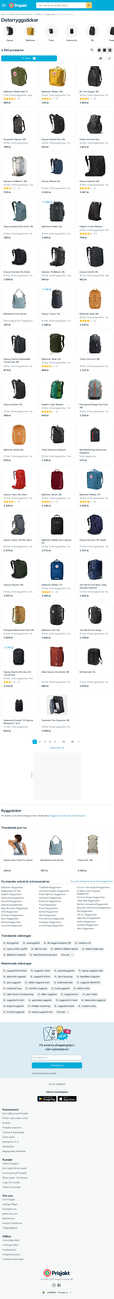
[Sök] (89, 5)
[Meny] (3, 5)
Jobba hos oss (10, 1213)
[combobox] (61, 5)
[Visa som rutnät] (99, 50)
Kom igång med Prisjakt (15, 1113)
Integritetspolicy (11, 1254)
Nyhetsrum (8, 1218)
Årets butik (8, 1136)
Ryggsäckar (50, 14)
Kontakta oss (9, 1208)
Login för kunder (11, 1182)
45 (72, 741)
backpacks (66, 815)
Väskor (39, 14)
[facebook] (59, 1285)
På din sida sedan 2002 (15, 1118)
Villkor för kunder (11, 1187)
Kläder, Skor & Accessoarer (21, 14)
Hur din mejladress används (44, 1073)
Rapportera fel (57, 747)
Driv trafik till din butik (14, 1168)
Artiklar (6, 1122)
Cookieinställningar (12, 1259)
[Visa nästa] (78, 742)
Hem (3, 14)
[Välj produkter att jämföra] (100, 58)
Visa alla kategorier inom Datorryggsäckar (91, 881)
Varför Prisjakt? (10, 1163)
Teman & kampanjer (13, 1132)
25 (63, 741)
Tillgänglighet (10, 1227)
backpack (80, 815)
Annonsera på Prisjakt (14, 1172)
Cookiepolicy (9, 1249)
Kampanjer (8, 1146)
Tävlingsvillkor (10, 1244)
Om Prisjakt (8, 1199)
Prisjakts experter (12, 1127)
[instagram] (54, 1285)
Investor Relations (12, 1223)
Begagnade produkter (14, 1151)
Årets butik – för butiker (15, 1177)
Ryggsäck (55, 815)
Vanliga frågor (10, 1204)
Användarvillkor (11, 1240)
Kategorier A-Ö (10, 1141)
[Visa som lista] (104, 50)
